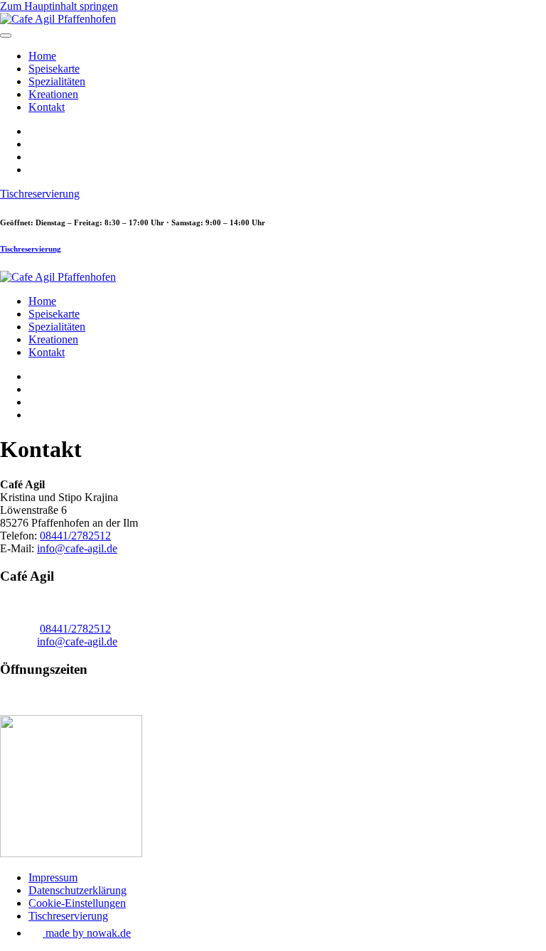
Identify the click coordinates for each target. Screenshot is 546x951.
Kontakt (46, 107)
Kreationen (53, 94)
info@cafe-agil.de (77, 548)
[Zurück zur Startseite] (58, 19)
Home (42, 56)
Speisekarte (54, 69)
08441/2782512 (75, 536)
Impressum (52, 877)
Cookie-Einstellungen (77, 903)
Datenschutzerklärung (77, 890)
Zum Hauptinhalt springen (59, 6)
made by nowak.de (87, 933)
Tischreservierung (40, 194)
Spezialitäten (56, 81)
